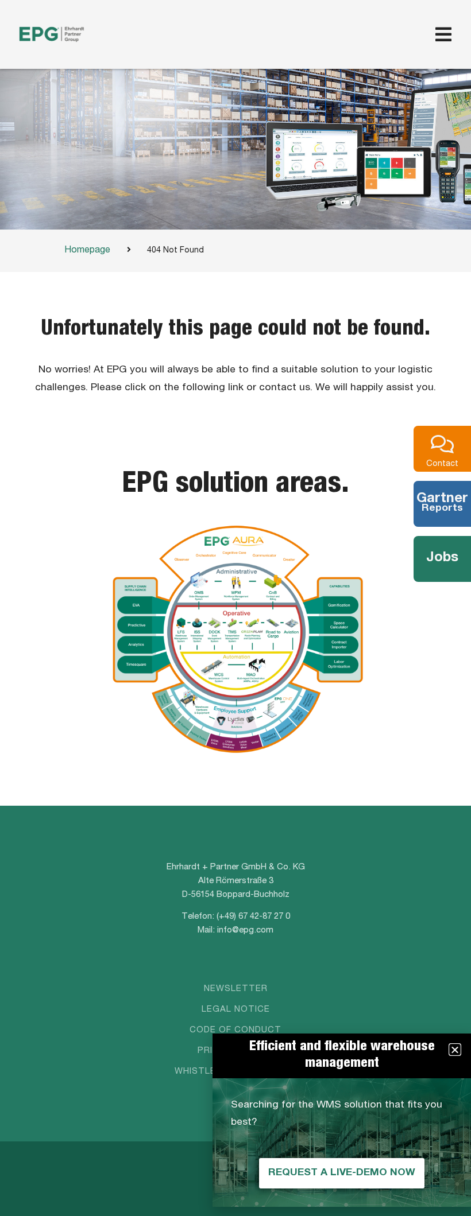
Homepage (87, 250)
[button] (455, 1049)
